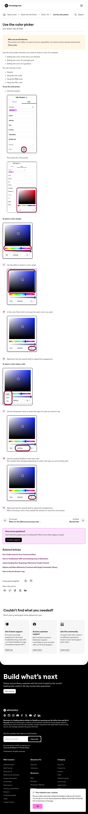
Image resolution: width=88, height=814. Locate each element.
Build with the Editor (29, 14)
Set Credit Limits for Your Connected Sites (19, 554)
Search (81, 14)
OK (37, 806)
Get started (9, 691)
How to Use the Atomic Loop (14, 571)
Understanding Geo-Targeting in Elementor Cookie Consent (26, 563)
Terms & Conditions (10, 747)
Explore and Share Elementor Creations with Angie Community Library (30, 567)
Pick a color (12, 45)
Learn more (37, 650)
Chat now (9, 650)
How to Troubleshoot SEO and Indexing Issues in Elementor (26, 559)
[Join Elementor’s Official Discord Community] (17, 715)
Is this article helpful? (11, 581)
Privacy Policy (24, 747)
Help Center (12, 14)
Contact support (13, 540)
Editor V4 (45, 14)
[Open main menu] (81, 5)
